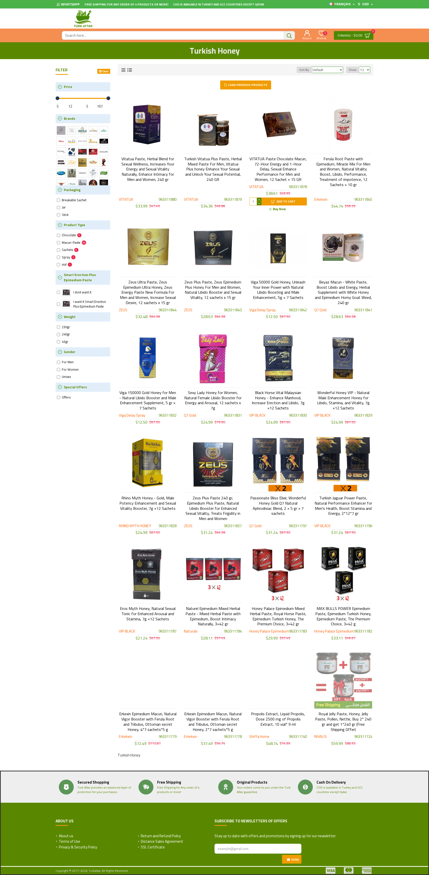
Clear (105, 71)
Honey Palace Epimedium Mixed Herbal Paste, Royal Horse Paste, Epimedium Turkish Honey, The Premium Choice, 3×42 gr (278, 616)
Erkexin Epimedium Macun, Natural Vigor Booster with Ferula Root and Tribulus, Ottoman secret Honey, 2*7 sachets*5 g (213, 721)
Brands (69, 118)
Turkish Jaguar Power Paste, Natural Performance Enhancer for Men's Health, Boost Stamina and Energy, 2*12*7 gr (343, 505)
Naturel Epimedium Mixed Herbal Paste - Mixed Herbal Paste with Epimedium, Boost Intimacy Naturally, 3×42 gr (213, 616)
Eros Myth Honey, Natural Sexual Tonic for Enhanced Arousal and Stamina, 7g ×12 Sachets (148, 613)
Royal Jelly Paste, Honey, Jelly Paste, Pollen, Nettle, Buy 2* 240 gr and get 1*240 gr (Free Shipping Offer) (343, 721)
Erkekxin (320, 199)
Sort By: (304, 70)
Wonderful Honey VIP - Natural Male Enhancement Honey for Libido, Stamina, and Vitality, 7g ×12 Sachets (343, 400)
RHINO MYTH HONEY (135, 526)
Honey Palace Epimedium (269, 631)
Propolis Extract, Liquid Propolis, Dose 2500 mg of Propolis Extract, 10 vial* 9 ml (278, 719)
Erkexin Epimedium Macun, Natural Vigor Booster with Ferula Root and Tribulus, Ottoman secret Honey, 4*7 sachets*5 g (148, 721)
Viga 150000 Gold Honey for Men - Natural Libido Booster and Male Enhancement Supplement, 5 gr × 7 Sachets (147, 400)
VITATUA (126, 199)
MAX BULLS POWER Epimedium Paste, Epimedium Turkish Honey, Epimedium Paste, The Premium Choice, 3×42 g (343, 616)
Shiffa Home (259, 737)
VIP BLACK (257, 415)
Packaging (72, 190)
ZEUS (123, 310)
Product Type (74, 225)
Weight (69, 317)
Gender (69, 352)
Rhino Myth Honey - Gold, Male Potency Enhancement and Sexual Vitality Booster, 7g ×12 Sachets (147, 503)
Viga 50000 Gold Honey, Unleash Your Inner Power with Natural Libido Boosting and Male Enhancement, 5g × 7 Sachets (278, 289)
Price (68, 86)
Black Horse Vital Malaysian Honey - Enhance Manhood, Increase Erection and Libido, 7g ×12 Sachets (278, 400)
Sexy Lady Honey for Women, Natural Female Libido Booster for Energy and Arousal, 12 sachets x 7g (213, 400)
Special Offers (75, 387)
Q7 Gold (320, 310)
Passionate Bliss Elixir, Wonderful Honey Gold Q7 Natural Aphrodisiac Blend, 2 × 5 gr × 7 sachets (278, 505)
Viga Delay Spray (262, 310)
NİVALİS (320, 737)
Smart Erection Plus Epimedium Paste (80, 277)
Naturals (191, 631)
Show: (353, 70)
